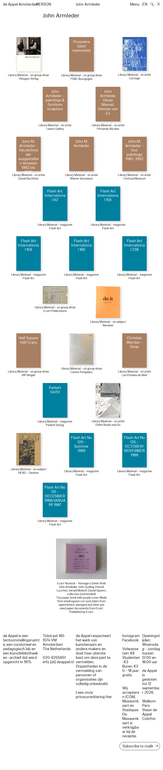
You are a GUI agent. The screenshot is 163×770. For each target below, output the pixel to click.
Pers (146, 705)
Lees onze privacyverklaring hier (94, 694)
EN (144, 4)
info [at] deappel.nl (58, 662)
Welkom (149, 701)
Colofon (149, 718)
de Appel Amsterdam (21, 4)
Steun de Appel (149, 712)
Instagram (131, 635)
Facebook (130, 640)
